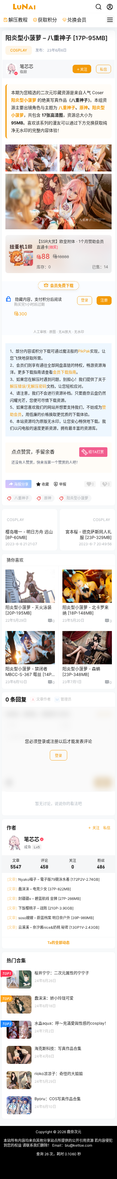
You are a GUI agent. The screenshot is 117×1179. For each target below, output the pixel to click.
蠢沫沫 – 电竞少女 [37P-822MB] (39, 889)
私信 (103, 69)
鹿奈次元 (73, 1132)
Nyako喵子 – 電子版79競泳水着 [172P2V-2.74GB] (53, 879)
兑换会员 (76, 20)
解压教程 (18, 20)
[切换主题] (98, 6)
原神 (84, 107)
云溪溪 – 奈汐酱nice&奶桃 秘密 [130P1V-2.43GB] (53, 927)
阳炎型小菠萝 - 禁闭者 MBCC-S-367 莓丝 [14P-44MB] (29, 674)
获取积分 (47, 20)
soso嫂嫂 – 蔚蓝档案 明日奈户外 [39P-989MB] (50, 918)
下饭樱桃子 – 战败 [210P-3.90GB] (40, 908)
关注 (83, 69)
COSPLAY (18, 50)
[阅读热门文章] (58, 979)
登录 (84, 300)
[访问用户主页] (19, 69)
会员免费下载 (62, 285)
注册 (104, 300)
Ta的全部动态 (58, 942)
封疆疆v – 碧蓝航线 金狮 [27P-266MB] (44, 898)
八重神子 (66, 107)
